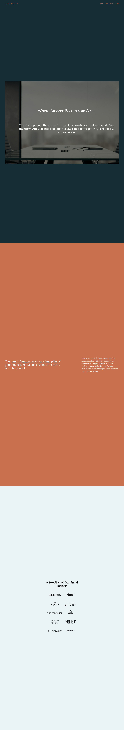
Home (101, 3)
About (117, 3)
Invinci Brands (109, 3)
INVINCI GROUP (11, 3)
